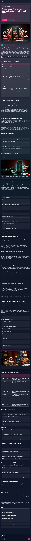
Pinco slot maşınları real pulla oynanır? (7, 518)
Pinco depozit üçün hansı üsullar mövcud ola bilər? (9, 515)
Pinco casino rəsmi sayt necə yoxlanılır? (8, 512)
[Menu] (29, 1)
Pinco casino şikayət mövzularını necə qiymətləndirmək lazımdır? (11, 524)
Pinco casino (2, 120)
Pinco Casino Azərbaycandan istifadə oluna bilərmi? (9, 509)
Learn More (4, 20)
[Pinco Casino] (4, 1)
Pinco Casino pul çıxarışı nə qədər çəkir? (8, 521)
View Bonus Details (11, 20)
